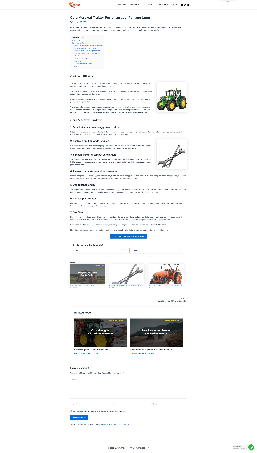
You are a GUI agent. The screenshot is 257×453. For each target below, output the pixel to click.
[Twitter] (185, 5)
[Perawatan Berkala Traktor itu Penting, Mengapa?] (127, 274)
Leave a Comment (80, 353)
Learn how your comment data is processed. (117, 424)
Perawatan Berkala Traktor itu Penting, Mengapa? (125, 285)
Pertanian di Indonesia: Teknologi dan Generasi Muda (165, 285)
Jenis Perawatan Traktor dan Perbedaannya (151, 349)
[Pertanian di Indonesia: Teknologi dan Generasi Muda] (167, 274)
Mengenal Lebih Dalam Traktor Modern (83, 285)
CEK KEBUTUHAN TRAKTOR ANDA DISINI (128, 236)
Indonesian (225, 1)
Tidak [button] (156, 251)
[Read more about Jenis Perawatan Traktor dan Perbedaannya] (156, 332)
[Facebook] (182, 5)
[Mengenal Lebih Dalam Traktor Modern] (88, 274)
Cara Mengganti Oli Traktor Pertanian (92, 349)
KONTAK (174, 5)
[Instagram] (188, 5)
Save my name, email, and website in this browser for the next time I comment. (99, 411)
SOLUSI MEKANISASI (137, 5)
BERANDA (122, 5)
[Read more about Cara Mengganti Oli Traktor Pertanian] (100, 332)
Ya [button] (100, 251)
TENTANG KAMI (162, 5)
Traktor (90, 353)
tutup (82, 37)
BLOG (150, 5)
